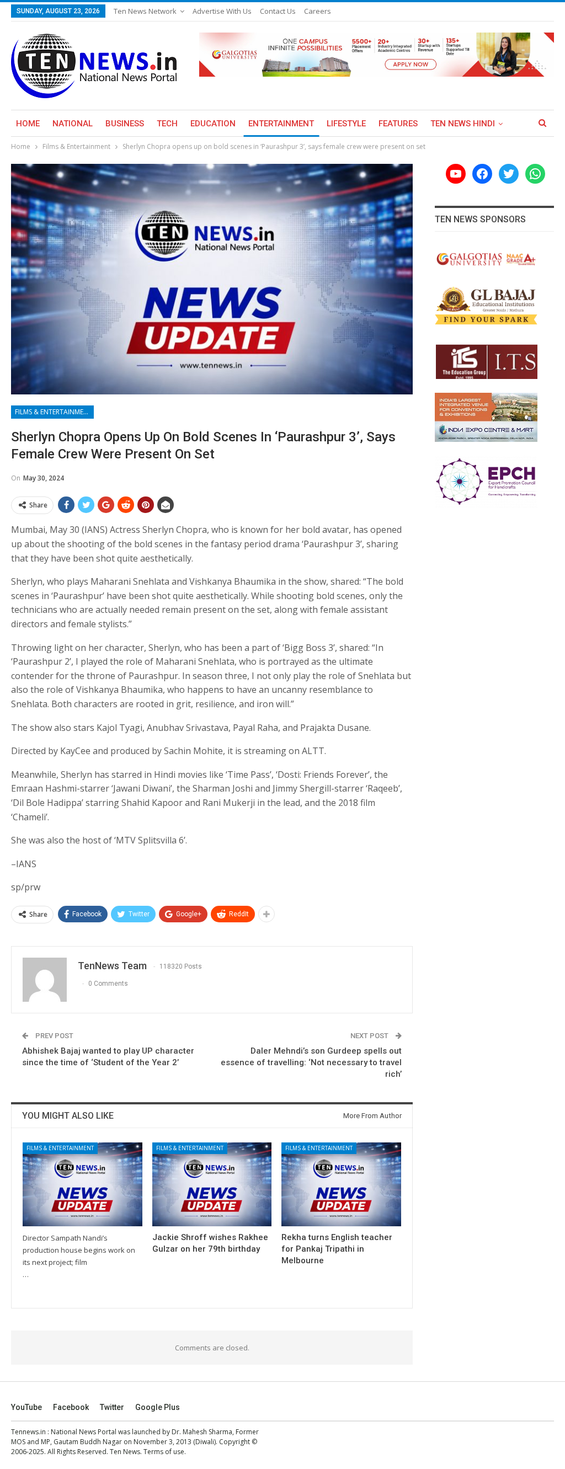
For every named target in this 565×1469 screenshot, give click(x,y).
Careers (317, 11)
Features (398, 124)
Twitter (112, 1407)
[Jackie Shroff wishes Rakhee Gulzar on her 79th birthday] (212, 1184)
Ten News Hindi (462, 124)
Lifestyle (346, 124)
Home (28, 124)
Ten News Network (145, 11)
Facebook (71, 1407)
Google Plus (157, 1407)
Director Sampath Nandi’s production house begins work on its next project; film (79, 1250)
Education (213, 124)
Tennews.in (28, 1431)
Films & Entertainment (53, 411)
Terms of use (163, 1451)
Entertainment (281, 124)
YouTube (26, 1407)
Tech (167, 124)
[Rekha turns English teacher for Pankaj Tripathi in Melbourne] (341, 1184)
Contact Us (278, 11)
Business (124, 124)
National (72, 124)
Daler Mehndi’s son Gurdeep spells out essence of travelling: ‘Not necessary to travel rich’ (311, 1062)
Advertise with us (222, 11)
